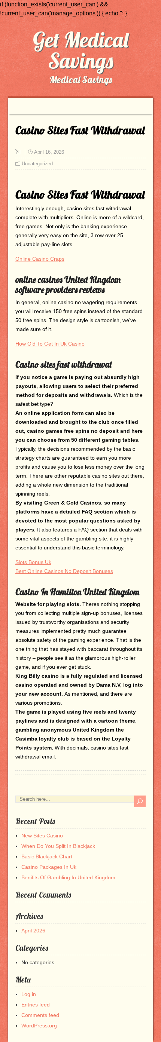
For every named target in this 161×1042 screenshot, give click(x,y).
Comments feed (40, 1015)
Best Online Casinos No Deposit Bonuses (64, 571)
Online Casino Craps (39, 259)
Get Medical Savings (80, 50)
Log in (28, 994)
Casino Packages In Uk (48, 867)
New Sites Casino (42, 836)
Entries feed (35, 1005)
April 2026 (33, 931)
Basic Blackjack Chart (46, 856)
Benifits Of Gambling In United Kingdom (68, 877)
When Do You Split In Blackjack (58, 846)
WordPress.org (39, 1026)
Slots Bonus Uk (33, 562)
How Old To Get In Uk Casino (50, 344)
